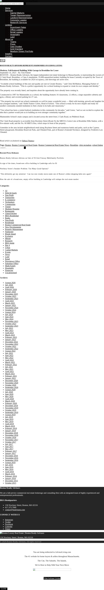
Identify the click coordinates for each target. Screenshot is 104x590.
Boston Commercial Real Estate (24, 145)
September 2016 (11, 460)
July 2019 (9, 417)
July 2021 (9, 367)
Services (9, 10)
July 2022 (9, 353)
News (7, 254)
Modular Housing (12, 209)
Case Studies (16, 46)
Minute (8, 238)
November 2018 (11, 435)
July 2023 (9, 328)
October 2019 (10, 410)
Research (8, 241)
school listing (97, 145)
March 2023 (10, 335)
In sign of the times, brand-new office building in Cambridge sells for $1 (28, 163)
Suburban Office (11, 263)
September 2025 (11, 299)
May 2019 (9, 421)
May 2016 (9, 469)
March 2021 (10, 374)
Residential (9, 223)
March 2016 (10, 474)
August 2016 (10, 462)
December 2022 (11, 342)
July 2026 (9, 285)
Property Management (14, 229)
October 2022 (10, 346)
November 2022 (11, 344)
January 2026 (10, 292)
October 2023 (10, 324)
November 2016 (11, 458)
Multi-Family (10, 266)
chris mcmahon (85, 145)
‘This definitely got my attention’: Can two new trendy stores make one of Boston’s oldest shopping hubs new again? (45, 174)
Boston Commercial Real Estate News (53, 145)
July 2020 (9, 392)
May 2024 (9, 319)
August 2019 (10, 415)
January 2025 (10, 305)
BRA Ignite (9, 243)
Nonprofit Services (18, 22)
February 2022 (11, 365)
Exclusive (9, 236)
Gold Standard (16, 49)
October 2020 (10, 385)
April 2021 (9, 371)
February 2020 (11, 403)
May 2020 (9, 396)
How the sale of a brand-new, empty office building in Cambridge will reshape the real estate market (39, 179)
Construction (10, 204)
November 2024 (11, 308)
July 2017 (9, 444)
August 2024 (10, 312)
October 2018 (10, 437)
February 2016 (11, 476)
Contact (8, 56)
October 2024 (10, 310)
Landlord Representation (21, 18)
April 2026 (9, 287)
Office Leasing (16, 30)
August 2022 (10, 351)
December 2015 (11, 481)
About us (9, 39)
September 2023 (11, 326)
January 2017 (10, 453)
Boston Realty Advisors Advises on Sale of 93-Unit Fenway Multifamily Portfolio (32, 158)
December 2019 (11, 406)
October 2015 (10, 483)
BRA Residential (12, 216)
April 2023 (9, 333)
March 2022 (10, 362)
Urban (7, 248)
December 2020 (11, 381)
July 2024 (9, 314)
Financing (9, 270)
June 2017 (9, 447)
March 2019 (10, 426)
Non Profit (9, 195)
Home (7, 8)
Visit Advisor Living (52, 578)
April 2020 (9, 399)
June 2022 (9, 355)
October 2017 (10, 442)
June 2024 (9, 317)
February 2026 (11, 289)
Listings (8, 25)
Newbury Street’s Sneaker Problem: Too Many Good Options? (24, 169)
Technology (10, 202)
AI (6, 191)
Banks (7, 218)
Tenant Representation (20, 15)
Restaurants (9, 211)
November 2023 (11, 321)
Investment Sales (18, 27)
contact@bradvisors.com (15, 510)
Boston (8, 145)
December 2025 (11, 294)
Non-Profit (9, 220)
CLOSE (3, 589)
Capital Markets (17, 13)
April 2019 (9, 424)
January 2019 (10, 431)
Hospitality (15, 34)
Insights (8, 54)
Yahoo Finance (28, 141)
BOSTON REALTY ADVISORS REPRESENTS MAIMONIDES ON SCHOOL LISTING (31, 65)
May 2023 (9, 330)
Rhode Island (10, 234)
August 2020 (10, 390)
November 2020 (11, 383)
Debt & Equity (11, 193)
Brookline (74, 145)
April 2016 (9, 472)
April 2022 (9, 360)
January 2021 (10, 378)
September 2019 (11, 412)
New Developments (13, 227)
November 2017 (11, 440)
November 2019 (11, 408)
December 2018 (11, 433)
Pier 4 (7, 245)
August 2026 (10, 283)
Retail (7, 259)
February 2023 (11, 337)
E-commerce (10, 200)
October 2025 (10, 296)
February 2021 (11, 376)
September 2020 (11, 387)
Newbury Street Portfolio (21, 51)
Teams (13, 42)
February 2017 (11, 451)
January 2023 (10, 340)
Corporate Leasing (18, 20)
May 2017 (9, 449)
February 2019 (11, 428)
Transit (8, 207)
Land (12, 37)
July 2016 (9, 465)
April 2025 (9, 301)
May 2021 (9, 369)
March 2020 (10, 401)
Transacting (9, 197)
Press (12, 44)
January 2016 (10, 478)
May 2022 (9, 358)
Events (8, 252)
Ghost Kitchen (11, 213)
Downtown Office (12, 261)
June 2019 (9, 419)
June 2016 (9, 467)
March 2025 (10, 303)
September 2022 (11, 349)
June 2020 (9, 394)
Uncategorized (11, 273)
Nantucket (9, 232)
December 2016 (11, 456)
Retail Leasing (16, 32)
